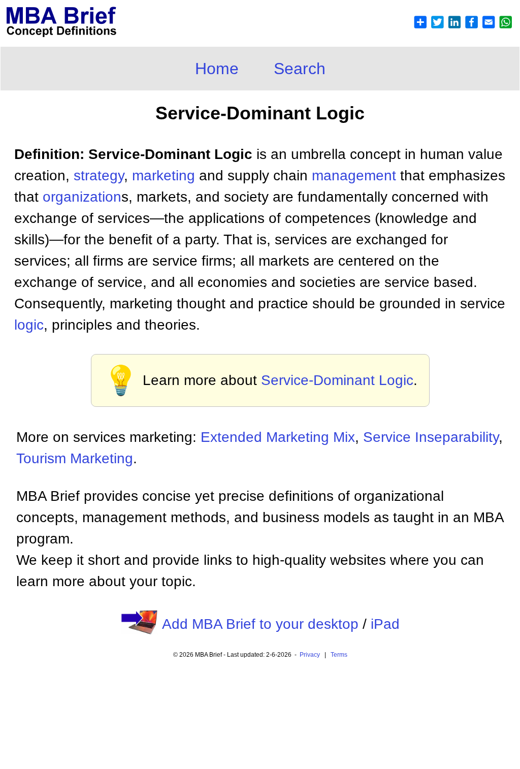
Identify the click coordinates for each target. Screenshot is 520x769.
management (354, 175)
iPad (385, 624)
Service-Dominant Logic (337, 380)
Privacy (310, 654)
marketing (163, 175)
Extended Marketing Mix (278, 437)
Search (300, 68)
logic (29, 325)
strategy (99, 175)
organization (82, 197)
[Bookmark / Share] (462, 26)
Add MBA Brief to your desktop (260, 624)
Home (217, 68)
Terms (339, 654)
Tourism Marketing (74, 458)
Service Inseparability (431, 437)
